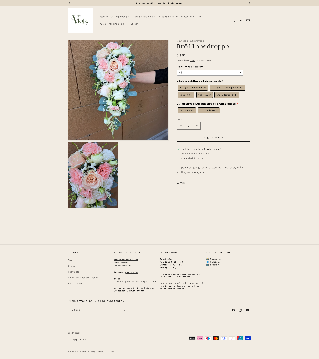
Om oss (72, 265)
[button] (115, 16)
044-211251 (131, 272)
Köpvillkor (73, 271)
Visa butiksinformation (193, 158)
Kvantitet (181, 119)
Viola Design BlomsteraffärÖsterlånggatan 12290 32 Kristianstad (126, 262)
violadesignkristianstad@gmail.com (135, 281)
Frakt (192, 60)
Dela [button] (182, 182)
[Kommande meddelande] (249, 3)
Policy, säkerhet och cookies (83, 277)
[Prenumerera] (124, 310)
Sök (70, 260)
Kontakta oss (75, 283)
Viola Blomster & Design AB (87, 351)
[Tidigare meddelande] (69, 3)
